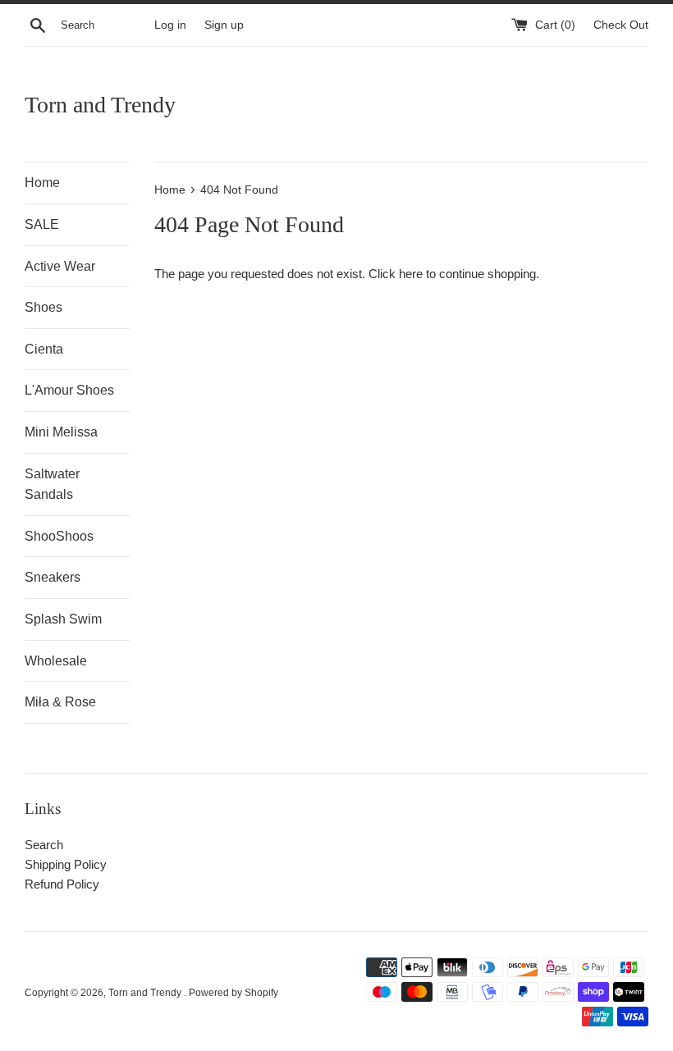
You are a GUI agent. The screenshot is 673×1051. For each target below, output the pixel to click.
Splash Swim (63, 619)
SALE (42, 224)
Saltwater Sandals (52, 484)
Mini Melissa (61, 432)
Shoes (43, 307)
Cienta (44, 349)
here (411, 274)
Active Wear (60, 266)
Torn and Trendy (100, 104)
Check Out (620, 25)
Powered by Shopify (233, 992)
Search (44, 845)
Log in (170, 25)
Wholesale (56, 661)
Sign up (224, 25)
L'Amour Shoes (69, 390)
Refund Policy (62, 884)
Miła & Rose (60, 702)
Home (42, 183)
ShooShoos (59, 536)
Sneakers (52, 577)
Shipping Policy (66, 864)
